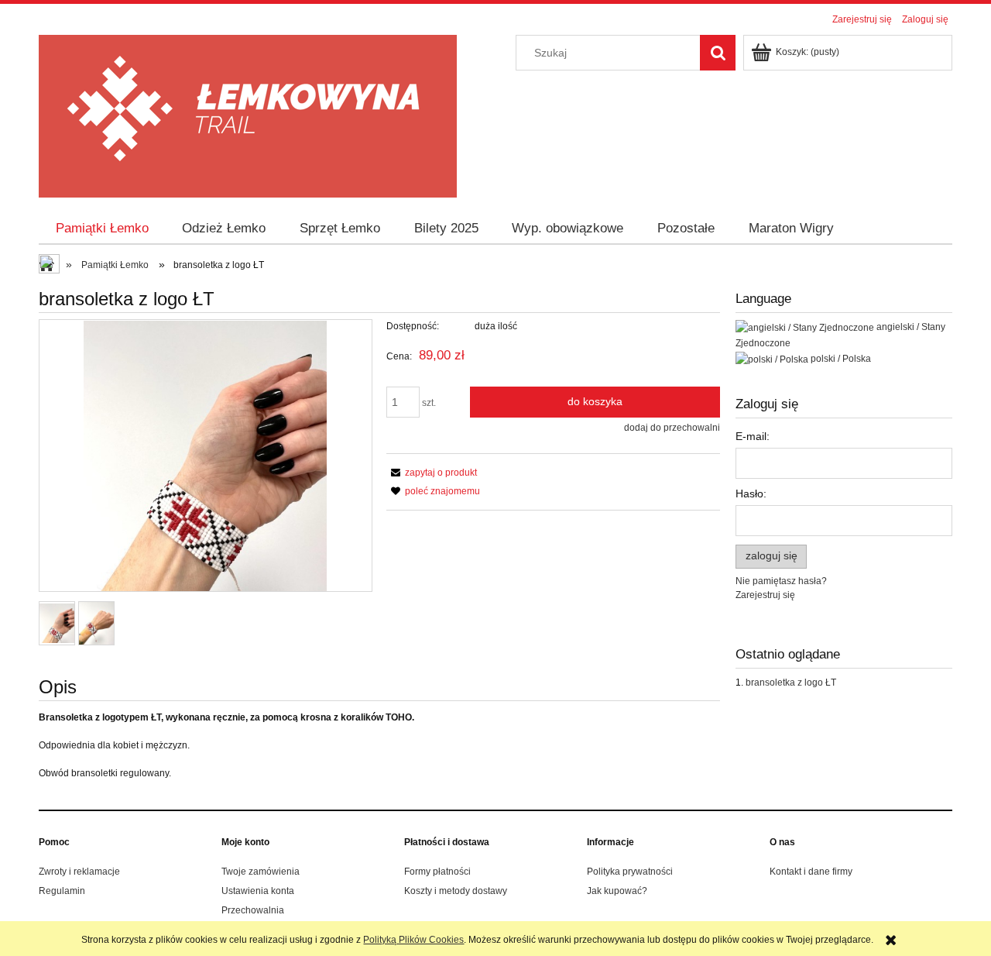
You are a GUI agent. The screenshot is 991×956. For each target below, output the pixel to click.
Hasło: (751, 493)
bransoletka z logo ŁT (791, 682)
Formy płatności (437, 871)
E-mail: (753, 436)
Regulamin (62, 891)
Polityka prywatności (630, 871)
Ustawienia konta (257, 891)
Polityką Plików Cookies (413, 939)
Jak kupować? (617, 891)
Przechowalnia (252, 910)
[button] (431, 472)
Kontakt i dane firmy (811, 871)
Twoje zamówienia (260, 871)
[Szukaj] (718, 52)
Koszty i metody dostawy (455, 891)
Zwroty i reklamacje (79, 871)
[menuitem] (102, 228)
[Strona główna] (248, 114)
